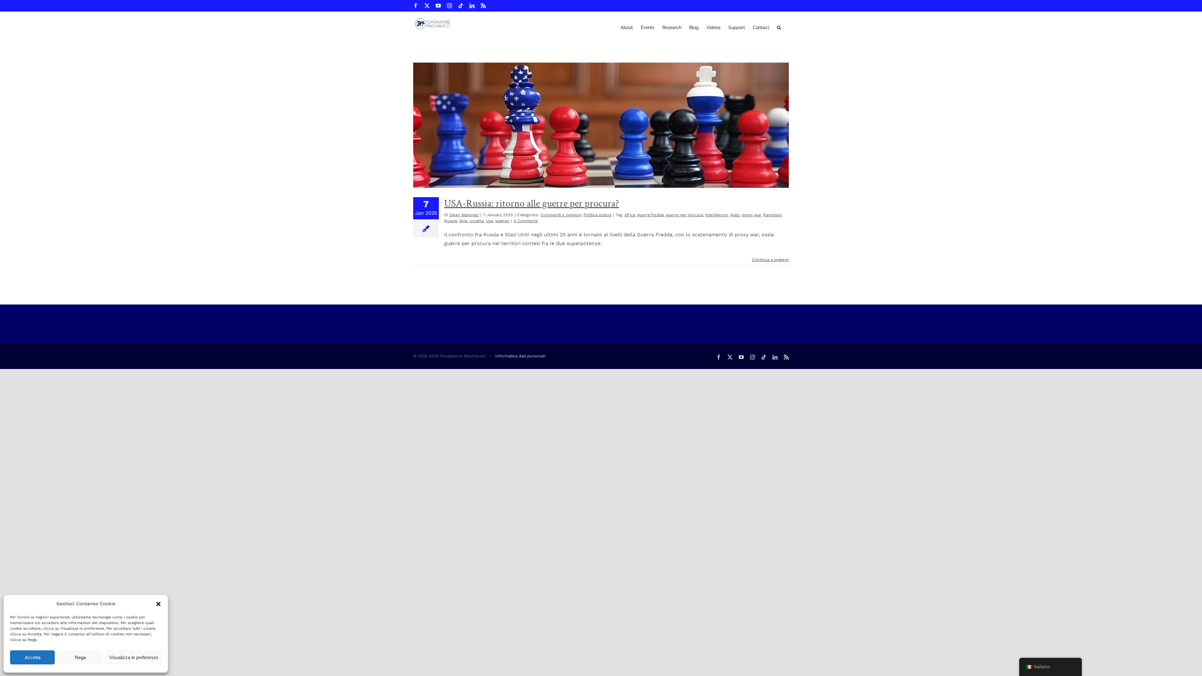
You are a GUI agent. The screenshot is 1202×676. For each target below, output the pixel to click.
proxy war (751, 215)
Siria (463, 220)
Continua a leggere (770, 259)
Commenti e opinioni (561, 215)
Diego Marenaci (464, 215)
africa (629, 215)
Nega (80, 657)
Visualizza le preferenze (133, 657)
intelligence (716, 215)
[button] (158, 604)
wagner (502, 220)
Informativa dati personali (520, 356)
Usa (489, 220)
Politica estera (597, 215)
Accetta (32, 657)
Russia (450, 220)
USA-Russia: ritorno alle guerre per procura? (531, 203)
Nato (735, 215)
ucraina (477, 220)
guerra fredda (650, 215)
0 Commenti (526, 220)
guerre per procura (684, 215)
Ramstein (772, 215)
